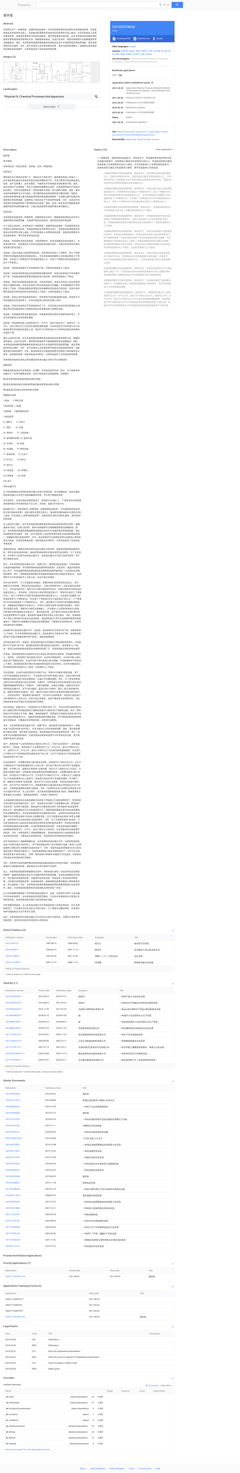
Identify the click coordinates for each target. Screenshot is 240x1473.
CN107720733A (12, 1119)
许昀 (150, 51)
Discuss (156, 139)
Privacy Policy (145, 1468)
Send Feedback (97, 1468)
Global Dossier (144, 139)
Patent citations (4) (126, 131)
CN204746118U (12, 1125)
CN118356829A (12, 1189)
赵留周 (124, 51)
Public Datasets (117, 1468)
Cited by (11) (142, 131)
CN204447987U (12, 1144)
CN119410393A (12, 1060)
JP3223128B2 (12, 956)
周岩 (138, 51)
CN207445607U (12, 1132)
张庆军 (136, 54)
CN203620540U (12, 1163)
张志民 (131, 51)
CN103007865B (12, 1094)
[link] (9, 1397)
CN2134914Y (11, 943)
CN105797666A (12, 996)
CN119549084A (12, 1227)
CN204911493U (12, 1151)
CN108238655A (12, 1015)
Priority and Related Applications (139, 135)
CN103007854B (12, 1176)
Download (153, 1385)
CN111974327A (12, 1034)
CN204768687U (12, 1182)
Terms (131, 1468)
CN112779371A (12, 1047)
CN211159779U (12, 1221)
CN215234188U (12, 1208)
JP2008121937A (13, 1195)
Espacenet (131, 139)
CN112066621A (12, 1041)
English (132, 46)
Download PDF (123, 38)
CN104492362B (12, 1201)
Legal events (154, 131)
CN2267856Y (11, 949)
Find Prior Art (143, 38)
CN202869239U (12, 1170)
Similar (159, 38)
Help (158, 1468)
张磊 (142, 54)
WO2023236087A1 (14, 1053)
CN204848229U (12, 1106)
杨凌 (117, 54)
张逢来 (129, 54)
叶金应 (149, 54)
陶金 (122, 54)
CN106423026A (12, 1009)
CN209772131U (12, 1246)
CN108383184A (12, 1022)
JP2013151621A (13, 1100)
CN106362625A (12, 1002)
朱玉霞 (164, 51)
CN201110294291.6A (15, 1276)
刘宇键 (157, 51)
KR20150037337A (13, 1138)
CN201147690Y (12, 962)
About (83, 1468)
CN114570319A (12, 1233)
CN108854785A (12, 1028)
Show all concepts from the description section (27, 1449)
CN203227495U (12, 1157)
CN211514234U (12, 1214)
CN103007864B (12, 1113)
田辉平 (144, 51)
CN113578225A (12, 1240)
